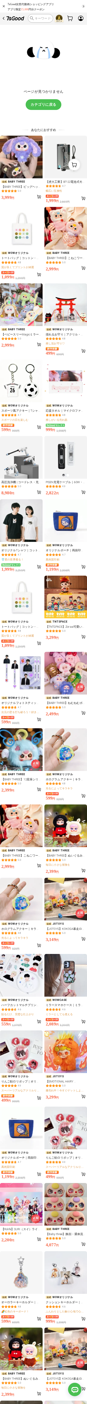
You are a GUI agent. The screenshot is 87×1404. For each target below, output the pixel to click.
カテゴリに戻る (43, 104)
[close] (4, 6)
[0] (70, 18)
